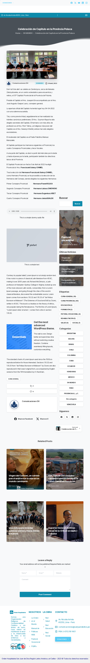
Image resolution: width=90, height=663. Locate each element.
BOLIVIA (71, 339)
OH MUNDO (28, 33)
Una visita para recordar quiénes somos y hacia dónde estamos (24, 530)
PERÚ (71, 388)
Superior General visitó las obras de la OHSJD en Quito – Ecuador (63, 530)
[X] (75, 3)
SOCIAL (76, 323)
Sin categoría (71, 399)
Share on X (44, 419)
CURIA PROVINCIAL (70, 301)
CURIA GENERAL (13, 379)
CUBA (71, 361)
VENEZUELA (71, 404)
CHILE (71, 350)
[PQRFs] (16, 646)
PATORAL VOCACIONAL (71, 314)
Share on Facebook (25, 419)
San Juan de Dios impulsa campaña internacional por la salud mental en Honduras (63, 478)
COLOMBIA (71, 355)
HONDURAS (71, 372)
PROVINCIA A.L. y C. (71, 393)
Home (17, 33)
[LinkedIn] (83, 3)
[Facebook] (72, 3)
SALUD (64, 323)
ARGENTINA (71, 333)
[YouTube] (79, 3)
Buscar (63, 198)
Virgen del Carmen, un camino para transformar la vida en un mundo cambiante (24, 478)
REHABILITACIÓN (68, 318)
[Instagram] (86, 3)
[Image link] (18, 612)
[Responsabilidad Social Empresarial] (13, 646)
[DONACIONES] (20, 646)
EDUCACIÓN (66, 305)
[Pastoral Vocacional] (23, 646)
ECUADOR (71, 366)
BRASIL (71, 344)
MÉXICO (71, 377)
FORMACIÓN (66, 309)
